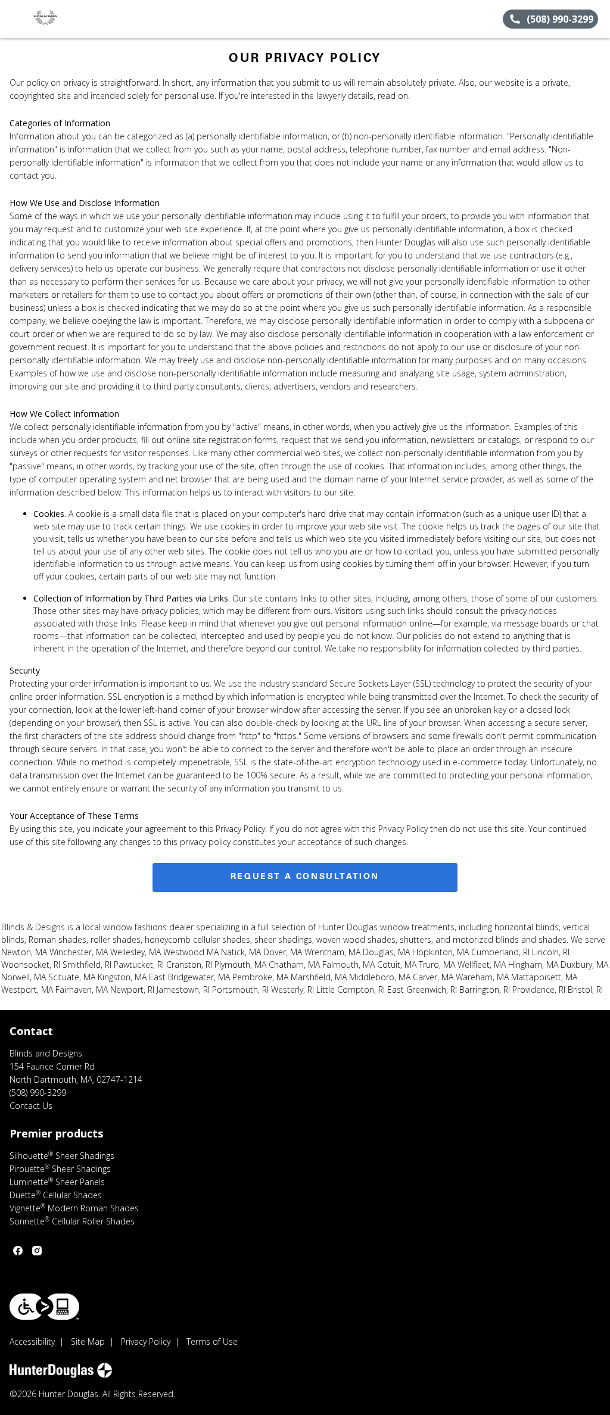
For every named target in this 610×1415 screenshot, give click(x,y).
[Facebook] (18, 1250)
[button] (13, 19)
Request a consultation (305, 877)
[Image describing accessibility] (44, 1306)
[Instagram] (37, 1250)
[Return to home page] (63, 19)
